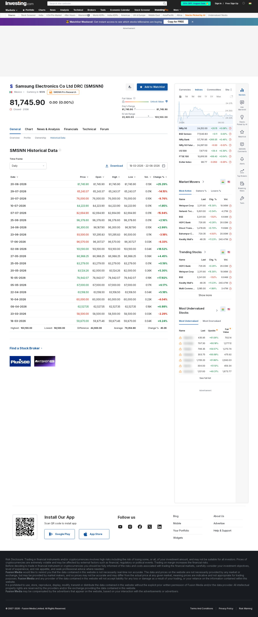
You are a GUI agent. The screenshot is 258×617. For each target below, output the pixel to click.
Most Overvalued (212, 321)
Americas (125, 15)
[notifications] (244, 3)
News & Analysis (48, 129)
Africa (179, 15)
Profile (27, 137)
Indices (199, 89)
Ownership (40, 137)
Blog (175, 516)
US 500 (183, 150)
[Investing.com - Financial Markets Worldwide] (19, 3)
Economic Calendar (120, 10)
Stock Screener (142, 10)
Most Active (185, 191)
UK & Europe (139, 15)
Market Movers (189, 182)
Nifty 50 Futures (187, 145)
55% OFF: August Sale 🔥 (196, 3)
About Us (219, 516)
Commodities (214, 89)
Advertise (219, 523)
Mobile (177, 523)
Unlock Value (157, 101)
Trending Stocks (190, 252)
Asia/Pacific (168, 15)
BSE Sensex (185, 134)
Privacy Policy (226, 608)
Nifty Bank (184, 139)
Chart (29, 129)
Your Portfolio (181, 530)
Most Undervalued (188, 321)
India (41, 15)
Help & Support (222, 530)
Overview (15, 137)
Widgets (178, 537)
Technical (89, 129)
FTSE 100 (184, 156)
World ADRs (98, 15)
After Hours (70, 15)
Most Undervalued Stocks (191, 310)
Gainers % (201, 191)
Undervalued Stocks (217, 15)
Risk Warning (245, 608)
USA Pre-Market (54, 15)
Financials (71, 129)
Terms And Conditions (201, 608)
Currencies (185, 89)
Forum (104, 129)
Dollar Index (185, 162)
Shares (11, 15)
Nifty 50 (183, 128)
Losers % (216, 191)
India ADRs (112, 15)
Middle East (154, 15)
